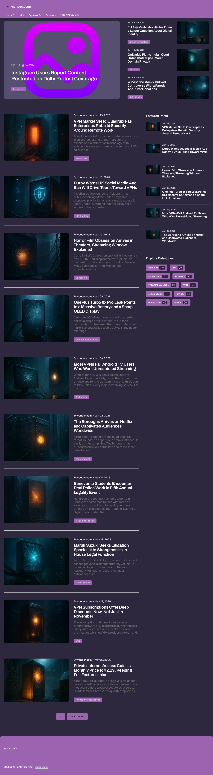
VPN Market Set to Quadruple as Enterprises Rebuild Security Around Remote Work (183, 130)
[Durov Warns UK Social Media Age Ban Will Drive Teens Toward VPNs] (36, 197)
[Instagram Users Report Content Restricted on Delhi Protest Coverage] (62, 60)
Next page (77, 716)
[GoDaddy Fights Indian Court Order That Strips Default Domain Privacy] (193, 60)
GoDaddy (134, 69)
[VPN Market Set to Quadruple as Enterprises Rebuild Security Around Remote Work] (36, 137)
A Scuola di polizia (85, 520)
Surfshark (51, 15)
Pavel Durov (82, 215)
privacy (183, 293)
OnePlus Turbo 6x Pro (87, 339)
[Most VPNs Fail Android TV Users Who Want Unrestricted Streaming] (36, 378)
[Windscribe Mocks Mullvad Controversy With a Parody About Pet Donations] (193, 87)
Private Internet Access (88, 699)
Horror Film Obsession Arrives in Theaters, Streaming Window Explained (183, 173)
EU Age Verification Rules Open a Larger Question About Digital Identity (150, 30)
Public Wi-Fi (157, 302)
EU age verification (138, 41)
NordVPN (10, 15)
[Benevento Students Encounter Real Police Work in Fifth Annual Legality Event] (36, 499)
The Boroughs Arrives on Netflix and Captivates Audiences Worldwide (183, 238)
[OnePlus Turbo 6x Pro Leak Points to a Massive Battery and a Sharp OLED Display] (36, 318)
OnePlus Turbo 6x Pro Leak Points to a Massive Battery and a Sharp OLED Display (184, 195)
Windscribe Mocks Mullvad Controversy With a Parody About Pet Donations (147, 85)
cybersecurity (158, 293)
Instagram (18, 89)
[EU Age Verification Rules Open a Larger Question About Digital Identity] (193, 32)
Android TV (81, 396)
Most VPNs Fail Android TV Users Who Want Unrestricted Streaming (184, 215)
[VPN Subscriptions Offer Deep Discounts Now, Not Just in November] (36, 621)
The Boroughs (83, 458)
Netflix (180, 302)
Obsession (81, 277)
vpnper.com (41, 767)
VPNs (188, 285)
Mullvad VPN (135, 96)
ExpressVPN (35, 15)
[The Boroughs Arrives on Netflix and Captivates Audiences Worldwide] (36, 437)
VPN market (82, 158)
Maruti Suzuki (83, 582)
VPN (22, 15)
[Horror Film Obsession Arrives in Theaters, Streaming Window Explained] (36, 256)
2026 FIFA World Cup (70, 15)
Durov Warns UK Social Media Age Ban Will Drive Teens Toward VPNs (184, 150)
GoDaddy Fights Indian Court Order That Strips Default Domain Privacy (148, 58)
